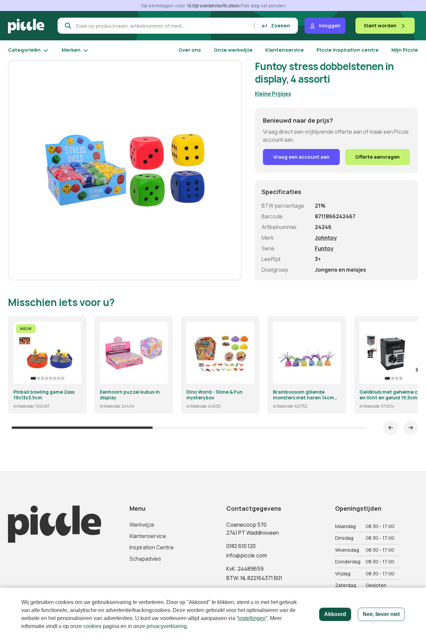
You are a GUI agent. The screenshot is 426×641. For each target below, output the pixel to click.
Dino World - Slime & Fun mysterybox (214, 395)
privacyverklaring (166, 626)
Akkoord (335, 614)
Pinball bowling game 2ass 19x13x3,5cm (44, 395)
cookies (92, 626)
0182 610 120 (241, 546)
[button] (33, 378)
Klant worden (380, 25)
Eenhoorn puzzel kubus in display (130, 395)
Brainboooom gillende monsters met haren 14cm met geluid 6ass (303, 395)
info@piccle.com (246, 555)
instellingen (252, 618)
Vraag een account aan (301, 156)
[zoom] (73, 375)
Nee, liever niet (381, 614)
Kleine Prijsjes (273, 93)
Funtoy (324, 248)
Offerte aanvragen (377, 156)
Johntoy (326, 237)
